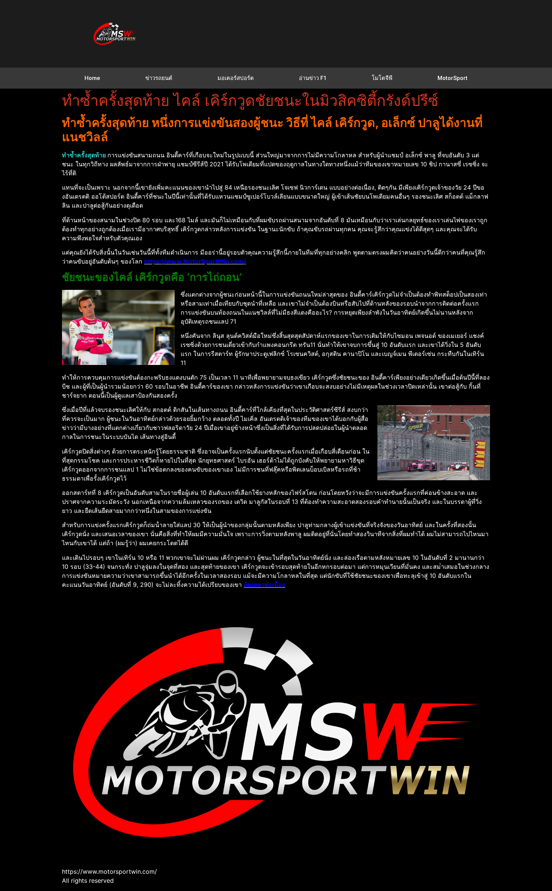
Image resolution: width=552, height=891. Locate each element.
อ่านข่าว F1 (313, 78)
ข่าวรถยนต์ (158, 78)
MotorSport (452, 78)
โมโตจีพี (382, 78)
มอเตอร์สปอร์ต (235, 78)
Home (92, 78)
